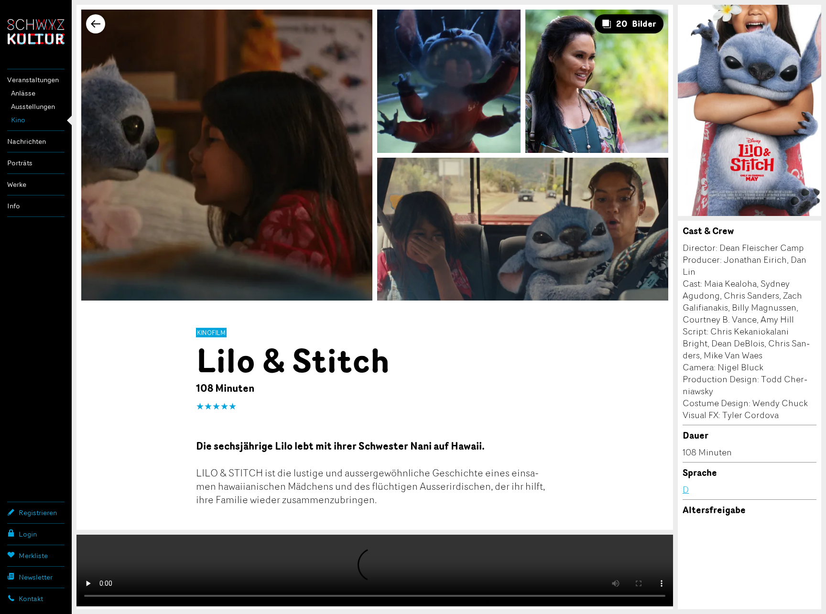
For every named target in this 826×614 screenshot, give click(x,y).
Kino (18, 120)
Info (13, 206)
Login (28, 534)
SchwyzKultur (36, 31)
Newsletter (36, 577)
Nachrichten (26, 141)
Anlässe (23, 93)
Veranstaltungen (33, 80)
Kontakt (31, 598)
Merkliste (33, 555)
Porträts (20, 163)
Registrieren (38, 512)
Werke (16, 184)
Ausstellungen (33, 106)
